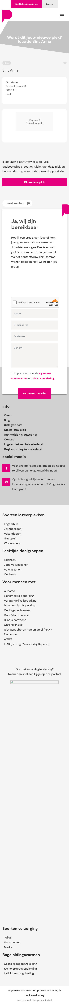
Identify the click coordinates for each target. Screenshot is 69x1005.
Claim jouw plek (15, 430)
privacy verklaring (43, 378)
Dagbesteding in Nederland (23, 449)
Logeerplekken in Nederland (23, 444)
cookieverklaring (34, 995)
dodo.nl (27, 1000)
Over (7, 415)
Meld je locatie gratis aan (26, 4)
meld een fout (15, 203)
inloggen (50, 4)
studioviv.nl (46, 1000)
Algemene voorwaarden (22, 990)
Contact (10, 439)
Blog (7, 420)
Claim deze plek (34, 182)
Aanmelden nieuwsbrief (20, 435)
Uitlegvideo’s (13, 425)
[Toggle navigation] (62, 15)
